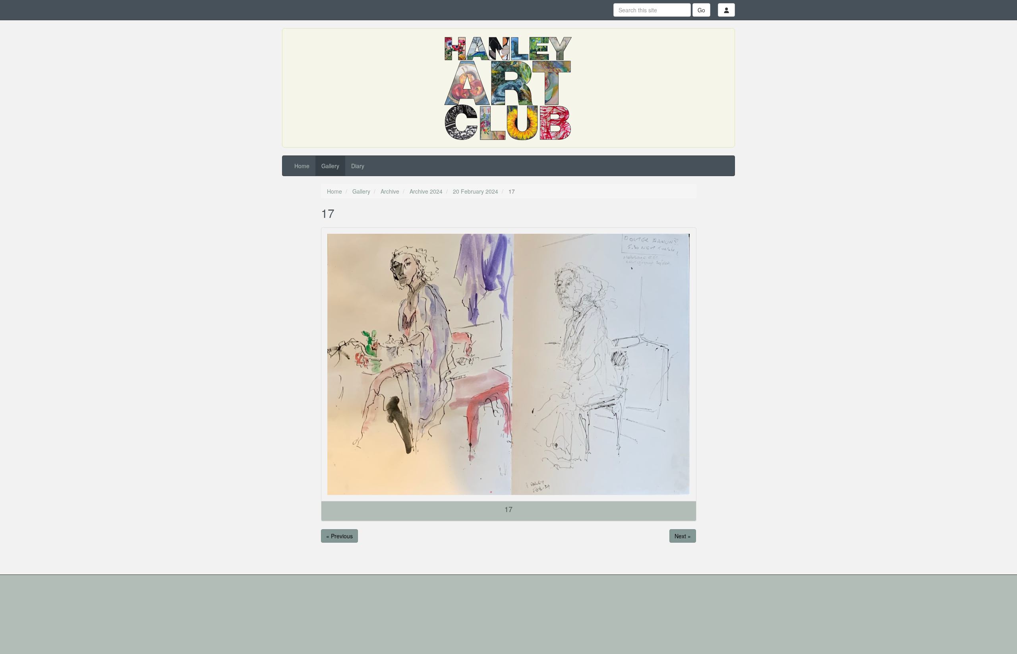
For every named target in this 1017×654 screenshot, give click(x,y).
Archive (390, 191)
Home (301, 166)
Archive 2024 (426, 191)
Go (701, 10)
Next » (683, 536)
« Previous (339, 536)
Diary (357, 166)
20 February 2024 (475, 191)
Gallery (330, 166)
